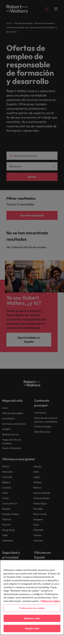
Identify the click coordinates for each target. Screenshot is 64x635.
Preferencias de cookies (32, 608)
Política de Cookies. (50, 601)
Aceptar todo (32, 628)
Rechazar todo (32, 618)
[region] (32, 597)
